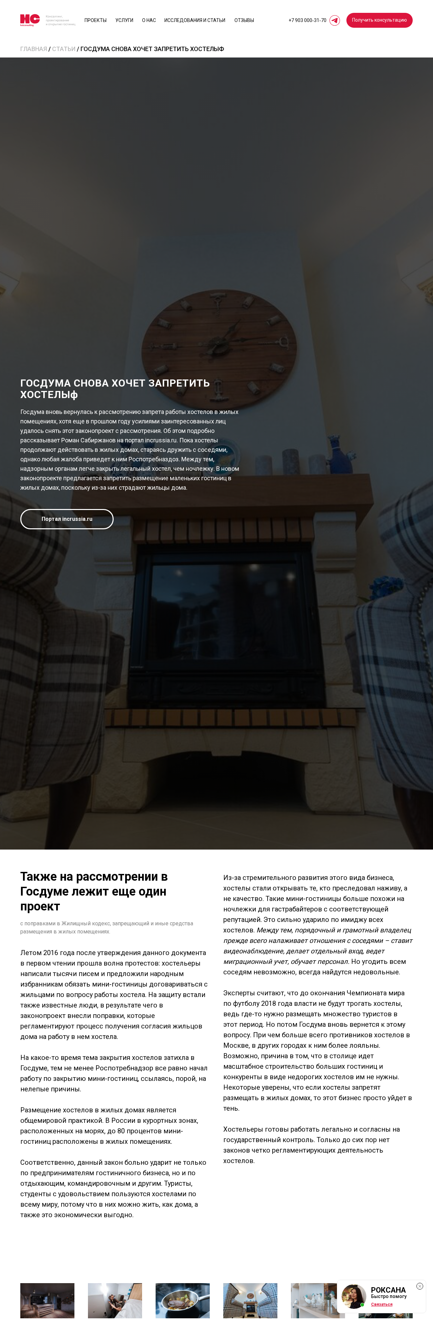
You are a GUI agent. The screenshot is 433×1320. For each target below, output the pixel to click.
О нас (149, 20)
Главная (33, 48)
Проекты (96, 20)
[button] (379, 20)
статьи (63, 48)
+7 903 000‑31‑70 (307, 20)
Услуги (124, 20)
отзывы (244, 20)
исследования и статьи (194, 20)
